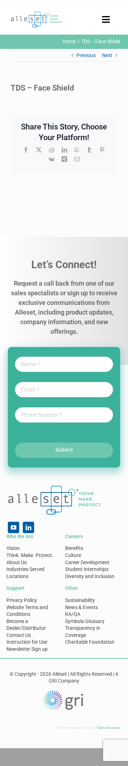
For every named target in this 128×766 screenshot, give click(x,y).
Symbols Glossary (85, 621)
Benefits (74, 548)
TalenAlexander (108, 728)
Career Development (87, 562)
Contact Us (18, 635)
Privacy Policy (21, 600)
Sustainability (80, 600)
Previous (86, 55)
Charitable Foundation (89, 642)
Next (107, 55)
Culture (73, 555)
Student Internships (86, 569)
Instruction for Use (26, 642)
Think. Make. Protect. (29, 555)
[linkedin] (28, 527)
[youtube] (13, 527)
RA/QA (72, 614)
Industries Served (25, 569)
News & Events (81, 607)
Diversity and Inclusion (89, 576)
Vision (13, 548)
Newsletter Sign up (27, 649)
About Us (16, 562)
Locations (17, 576)
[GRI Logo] (64, 692)
